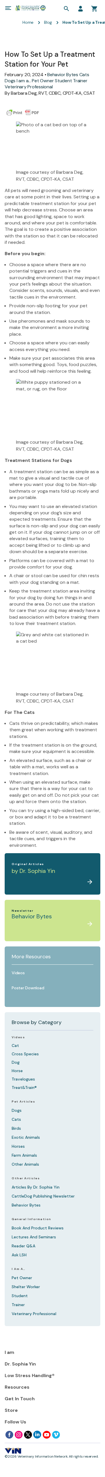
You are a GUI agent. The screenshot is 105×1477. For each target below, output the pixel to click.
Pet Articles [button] (23, 1101)
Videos (18, 1037)
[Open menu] (8, 8)
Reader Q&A (23, 1245)
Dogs (10, 81)
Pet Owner (43, 81)
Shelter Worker (26, 1286)
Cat (15, 1045)
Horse (17, 1070)
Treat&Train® (24, 1087)
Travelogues (23, 1079)
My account (80, 8)
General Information (31, 1219)
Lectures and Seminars (34, 1237)
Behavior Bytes (62, 75)
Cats (84, 75)
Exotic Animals (26, 1137)
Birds (16, 1128)
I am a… (19, 1269)
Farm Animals (24, 1155)
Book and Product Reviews (38, 1228)
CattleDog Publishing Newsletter (43, 1196)
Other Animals (25, 1164)
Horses (18, 1146)
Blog (48, 22)
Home (28, 22)
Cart (94, 8)
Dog (16, 1062)
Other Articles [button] (26, 1178)
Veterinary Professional (28, 87)
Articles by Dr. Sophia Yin (36, 1187)
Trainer (80, 81)
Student (63, 81)
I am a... (24, 81)
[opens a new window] (9, 1434)
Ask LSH (19, 1254)
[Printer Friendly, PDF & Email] (23, 112)
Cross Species (25, 1053)
